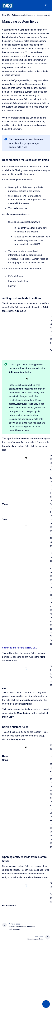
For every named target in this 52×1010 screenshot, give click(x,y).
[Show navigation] (46, 1004)
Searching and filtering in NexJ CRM (19, 647)
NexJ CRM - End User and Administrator (17, 15)
